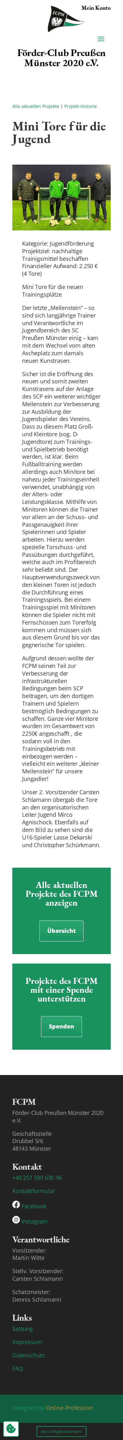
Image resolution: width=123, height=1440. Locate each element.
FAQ (17, 1368)
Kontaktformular (33, 1191)
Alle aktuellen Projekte (35, 106)
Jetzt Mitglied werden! (61, 1431)
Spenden (61, 1026)
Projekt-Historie (80, 106)
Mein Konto (96, 7)
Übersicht (61, 930)
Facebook (33, 1206)
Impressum (27, 1342)
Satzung (22, 1328)
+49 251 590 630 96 (37, 1177)
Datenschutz (28, 1355)
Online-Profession (69, 1408)
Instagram (34, 1221)
